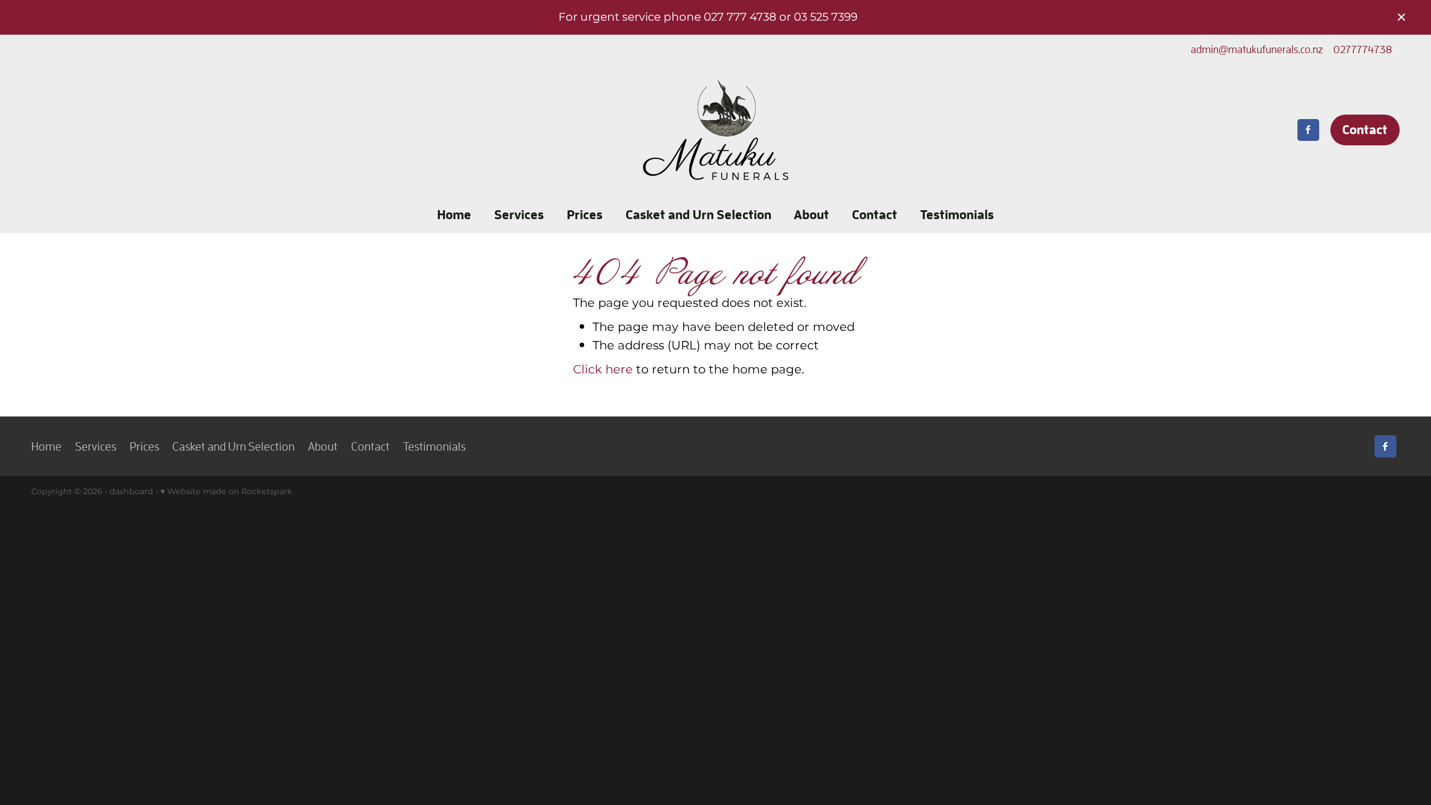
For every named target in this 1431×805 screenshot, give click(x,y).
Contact (1364, 129)
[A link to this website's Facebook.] (1308, 130)
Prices (585, 214)
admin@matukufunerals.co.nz (1257, 49)
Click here (603, 370)
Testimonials (957, 214)
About (811, 214)
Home (454, 214)
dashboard (131, 491)
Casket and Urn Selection (698, 214)
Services (519, 214)
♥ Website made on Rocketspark (226, 491)
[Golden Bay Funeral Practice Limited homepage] (715, 130)
